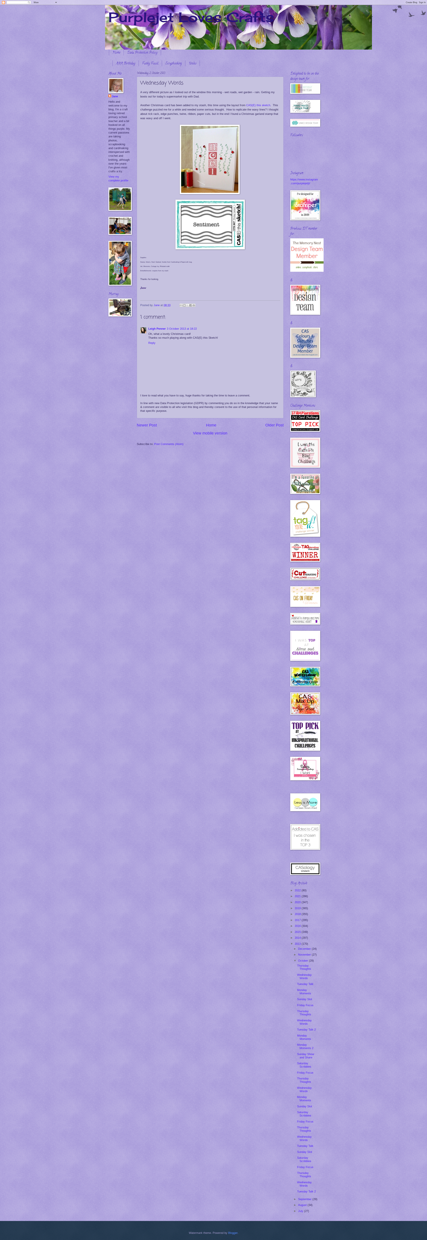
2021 (298, 896)
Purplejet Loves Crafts (191, 17)
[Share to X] (187, 305)
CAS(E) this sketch (258, 105)
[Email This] (181, 305)
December (305, 948)
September (305, 1199)
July (301, 1211)
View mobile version (210, 433)
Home (116, 52)
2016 (298, 926)
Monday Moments (304, 991)
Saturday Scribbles (304, 1065)
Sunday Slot (304, 999)
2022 (298, 890)
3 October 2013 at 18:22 (182, 328)
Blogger (233, 1232)
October (303, 960)
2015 (298, 932)
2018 (298, 914)
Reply (151, 343)
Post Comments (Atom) (168, 444)
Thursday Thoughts (304, 967)
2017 (298, 920)
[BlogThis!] (184, 305)
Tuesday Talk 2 (306, 1029)
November (305, 954)
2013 (298, 943)
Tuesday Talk (305, 984)
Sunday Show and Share (305, 1056)
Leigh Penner (157, 328)
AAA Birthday (125, 63)
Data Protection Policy (142, 52)
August (303, 1205)
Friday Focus (305, 1005)
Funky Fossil (150, 63)
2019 (298, 908)
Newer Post (147, 425)
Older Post (274, 425)
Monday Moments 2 (305, 1046)
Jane (115, 96)
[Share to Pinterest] (193, 305)
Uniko (192, 63)
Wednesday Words (304, 976)
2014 (298, 937)
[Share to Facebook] (190, 305)
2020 (298, 902)
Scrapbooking (173, 63)
